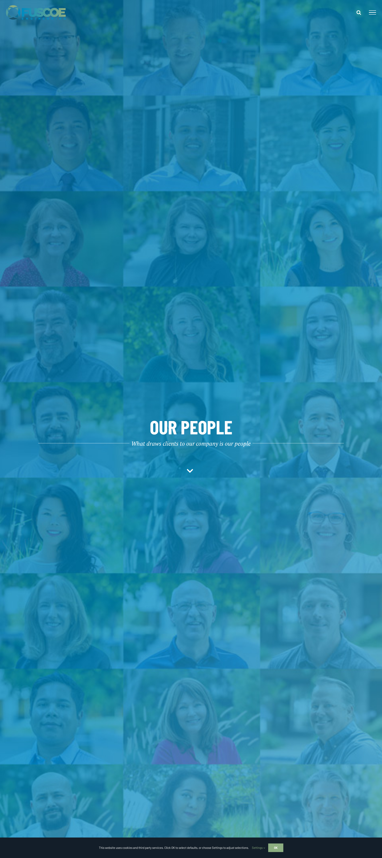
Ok (276, 847)
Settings (257, 847)
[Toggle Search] (359, 12)
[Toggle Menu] (372, 12)
